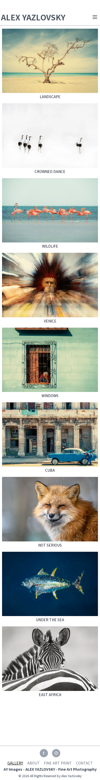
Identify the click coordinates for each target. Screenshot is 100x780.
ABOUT (33, 763)
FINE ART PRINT (58, 763)
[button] (95, 17)
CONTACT (84, 763)
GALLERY (15, 763)
